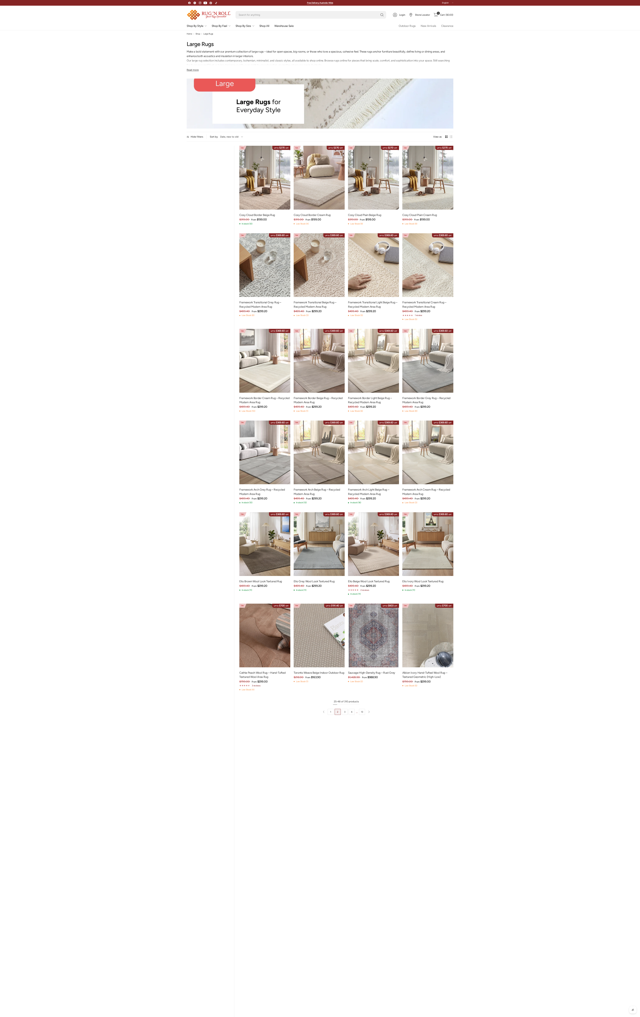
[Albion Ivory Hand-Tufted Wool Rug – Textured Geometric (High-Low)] (427, 635)
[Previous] (324, 712)
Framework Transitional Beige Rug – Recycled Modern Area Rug (315, 304)
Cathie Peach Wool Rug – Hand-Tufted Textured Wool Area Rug (262, 675)
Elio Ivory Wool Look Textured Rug (423, 581)
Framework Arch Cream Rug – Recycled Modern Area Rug (426, 491)
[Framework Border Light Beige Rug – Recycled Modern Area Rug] (373, 361)
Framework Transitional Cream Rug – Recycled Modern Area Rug (424, 304)
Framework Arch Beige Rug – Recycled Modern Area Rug (317, 491)
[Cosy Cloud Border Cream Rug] (319, 178)
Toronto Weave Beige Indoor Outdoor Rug (319, 672)
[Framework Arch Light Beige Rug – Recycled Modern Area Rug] (373, 452)
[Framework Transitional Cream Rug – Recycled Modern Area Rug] (427, 265)
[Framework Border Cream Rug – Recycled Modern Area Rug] (264, 361)
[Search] (382, 15)
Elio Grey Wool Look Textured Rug (314, 581)
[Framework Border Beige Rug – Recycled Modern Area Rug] (319, 361)
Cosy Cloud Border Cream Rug (312, 215)
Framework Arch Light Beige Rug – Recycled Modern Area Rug (368, 491)
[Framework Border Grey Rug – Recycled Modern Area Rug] (427, 361)
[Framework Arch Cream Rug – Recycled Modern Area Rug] (427, 452)
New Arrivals (428, 26)
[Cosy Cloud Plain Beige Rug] (373, 178)
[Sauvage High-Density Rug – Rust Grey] (373, 635)
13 (362, 712)
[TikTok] (216, 3)
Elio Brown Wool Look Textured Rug (260, 581)
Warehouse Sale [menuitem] (284, 26)
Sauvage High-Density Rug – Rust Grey (371, 672)
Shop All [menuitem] (264, 26)
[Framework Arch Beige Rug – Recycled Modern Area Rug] (319, 452)
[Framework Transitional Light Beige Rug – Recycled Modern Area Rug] (373, 265)
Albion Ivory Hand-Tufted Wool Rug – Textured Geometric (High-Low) (424, 675)
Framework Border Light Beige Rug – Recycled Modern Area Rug (370, 400)
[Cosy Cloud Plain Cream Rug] (427, 178)
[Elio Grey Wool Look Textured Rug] (319, 544)
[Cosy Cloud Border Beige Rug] (264, 178)
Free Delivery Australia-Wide (320, 3)
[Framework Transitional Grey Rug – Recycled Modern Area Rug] (264, 265)
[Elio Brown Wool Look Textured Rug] (264, 544)
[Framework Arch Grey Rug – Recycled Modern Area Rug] (264, 452)
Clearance (447, 26)
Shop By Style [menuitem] (195, 26)
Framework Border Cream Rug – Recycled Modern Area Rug (264, 400)
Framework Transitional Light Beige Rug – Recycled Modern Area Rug (372, 304)
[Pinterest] (210, 3)
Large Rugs (208, 34)
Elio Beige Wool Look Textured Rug (369, 581)
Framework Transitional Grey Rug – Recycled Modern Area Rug (260, 304)
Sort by (214, 136)
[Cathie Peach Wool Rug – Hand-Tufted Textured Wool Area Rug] (264, 635)
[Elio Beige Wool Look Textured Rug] (373, 544)
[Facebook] (189, 3)
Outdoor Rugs (407, 26)
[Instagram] (200, 3)
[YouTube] (205, 3)
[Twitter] (194, 3)
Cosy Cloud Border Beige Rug (257, 215)
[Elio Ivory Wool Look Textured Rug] (427, 544)
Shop (198, 34)
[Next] (369, 712)
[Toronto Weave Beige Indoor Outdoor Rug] (319, 635)
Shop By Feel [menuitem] (219, 26)
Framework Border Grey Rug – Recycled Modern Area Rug (426, 400)
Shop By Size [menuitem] (243, 26)
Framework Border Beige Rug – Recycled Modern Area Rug (318, 400)
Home (189, 34)
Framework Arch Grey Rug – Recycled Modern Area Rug (262, 491)
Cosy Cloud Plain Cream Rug (419, 215)
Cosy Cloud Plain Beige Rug (364, 215)
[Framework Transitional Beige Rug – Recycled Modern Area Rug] (319, 265)
